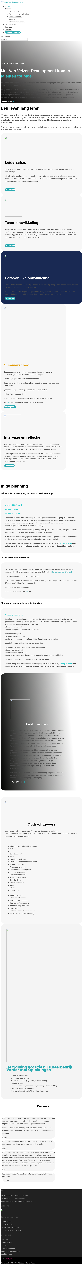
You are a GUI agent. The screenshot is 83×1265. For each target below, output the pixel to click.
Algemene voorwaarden (10, 1251)
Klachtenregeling (7, 1254)
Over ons (8, 27)
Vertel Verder (17, 782)
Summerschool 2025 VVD (62, 572)
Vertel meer (7, 101)
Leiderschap (14, 11)
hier (8, 402)
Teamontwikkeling (16, 17)
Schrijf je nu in (66, 543)
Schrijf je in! (9, 406)
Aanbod (8, 9)
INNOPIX (14, 1263)
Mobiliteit (12, 19)
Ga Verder (9, 189)
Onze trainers (10, 24)
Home (7, 6)
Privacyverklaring (8, 1248)
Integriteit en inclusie (17, 22)
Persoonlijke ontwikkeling (19, 14)
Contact (8, 30)
